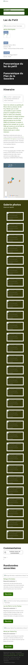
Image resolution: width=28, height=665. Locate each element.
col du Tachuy (11, 152)
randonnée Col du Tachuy (16, 157)
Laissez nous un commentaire (14, 552)
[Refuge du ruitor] (15, 297)
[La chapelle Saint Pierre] (15, 483)
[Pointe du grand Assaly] (15, 264)
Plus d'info (8, 594)
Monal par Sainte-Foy (10, 631)
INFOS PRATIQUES (9, 29)
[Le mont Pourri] (15, 209)
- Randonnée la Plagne (9, 662)
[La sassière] (15, 472)
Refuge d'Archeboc (9, 579)
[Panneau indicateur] (15, 231)
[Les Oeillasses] (15, 374)
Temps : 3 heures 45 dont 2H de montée (13, 48)
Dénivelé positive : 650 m (10, 45)
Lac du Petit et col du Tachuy (12, 606)
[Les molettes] (15, 253)
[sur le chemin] (15, 286)
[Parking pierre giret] (15, 527)
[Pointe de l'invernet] (15, 341)
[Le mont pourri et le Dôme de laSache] (15, 330)
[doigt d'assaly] (15, 352)
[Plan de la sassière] (15, 242)
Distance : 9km (7, 46)
